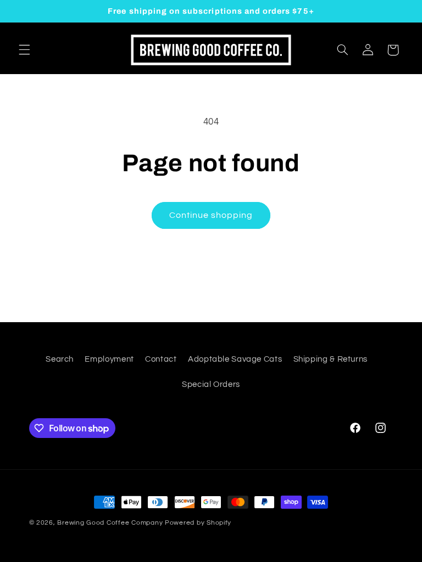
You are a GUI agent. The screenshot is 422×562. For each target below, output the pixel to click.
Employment (109, 359)
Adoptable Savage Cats (235, 359)
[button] (24, 50)
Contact (160, 359)
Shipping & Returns (330, 359)
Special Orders (211, 384)
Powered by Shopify (198, 523)
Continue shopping (211, 215)
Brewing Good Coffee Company (110, 523)
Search (60, 359)
